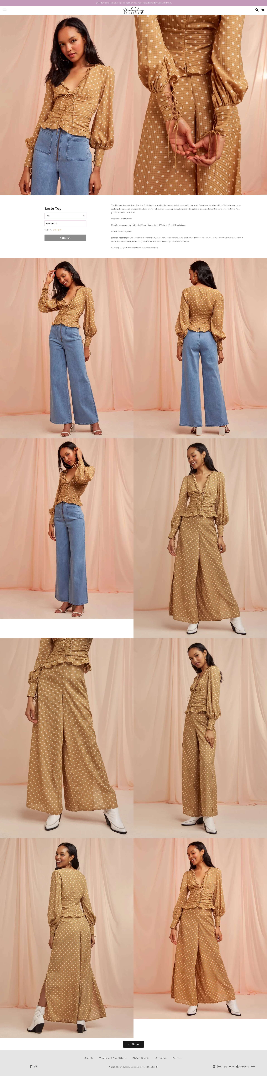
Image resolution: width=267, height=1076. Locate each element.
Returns (178, 1058)
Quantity (50, 223)
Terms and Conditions (112, 1058)
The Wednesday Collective (127, 1067)
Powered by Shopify (149, 1067)
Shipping (161, 1058)
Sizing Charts (141, 1058)
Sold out (65, 237)
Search (88, 1058)
